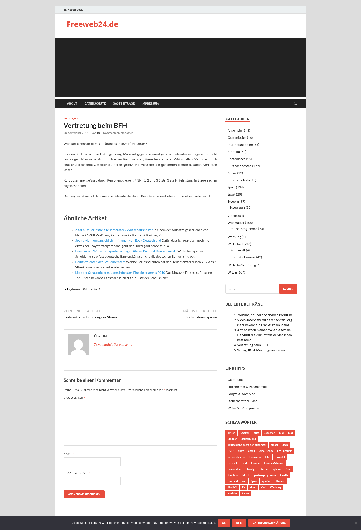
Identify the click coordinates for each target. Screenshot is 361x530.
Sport (231, 194)
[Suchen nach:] (261, 289)
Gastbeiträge (124, 103)
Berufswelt (237, 250)
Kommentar (74, 398)
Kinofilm (234, 152)
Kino (288, 469)
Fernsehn (255, 457)
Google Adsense (273, 463)
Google (255, 463)
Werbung (234, 237)
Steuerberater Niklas (242, 401)
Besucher (269, 432)
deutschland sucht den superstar (247, 445)
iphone (277, 469)
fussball (232, 463)
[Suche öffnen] (295, 104)
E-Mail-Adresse (77, 473)
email (251, 451)
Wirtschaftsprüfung (242, 265)
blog (290, 432)
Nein (239, 522)
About (72, 103)
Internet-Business (242, 257)
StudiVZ (232, 487)
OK (224, 522)
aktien (231, 432)
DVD (231, 451)
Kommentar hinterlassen (118, 133)
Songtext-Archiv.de (241, 394)
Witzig (232, 272)
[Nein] (356, 523)
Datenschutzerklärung (269, 522)
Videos (233, 215)
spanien (266, 481)
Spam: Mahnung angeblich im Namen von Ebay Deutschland (118, 240)
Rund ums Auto (239, 180)
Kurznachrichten (240, 166)
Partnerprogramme (243, 229)
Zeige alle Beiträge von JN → (113, 344)
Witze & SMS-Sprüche (243, 408)
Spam (231, 187)
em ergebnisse (236, 457)
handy (250, 469)
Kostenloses (236, 159)
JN (98, 133)
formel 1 (280, 457)
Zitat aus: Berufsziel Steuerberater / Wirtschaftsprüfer (114, 230)
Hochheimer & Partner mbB (247, 387)
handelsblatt (235, 469)
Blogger (232, 438)
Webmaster (236, 223)
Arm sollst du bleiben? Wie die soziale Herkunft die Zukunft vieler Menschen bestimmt (264, 335)
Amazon (244, 432)
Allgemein (235, 130)
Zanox (245, 493)
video (253, 487)
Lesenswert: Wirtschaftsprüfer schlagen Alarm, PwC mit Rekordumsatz (126, 251)
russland (233, 481)
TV (243, 487)
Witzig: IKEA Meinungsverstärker (261, 350)
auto (256, 432)
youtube (232, 493)
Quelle (284, 475)
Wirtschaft (235, 244)
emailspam (266, 451)
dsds (285, 445)
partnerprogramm (265, 475)
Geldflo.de (235, 379)
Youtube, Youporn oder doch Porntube (265, 315)
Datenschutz (95, 103)
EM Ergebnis (284, 451)
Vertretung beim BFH (252, 345)
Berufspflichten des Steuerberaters (100, 262)
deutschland (248, 438)
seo (244, 481)
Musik (232, 173)
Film (267, 457)
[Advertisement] (180, 67)
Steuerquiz (71, 118)
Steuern (233, 201)
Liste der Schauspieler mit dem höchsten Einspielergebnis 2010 (120, 272)
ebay (241, 451)
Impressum (150, 103)
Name (69, 454)
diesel (274, 445)
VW (263, 487)
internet (264, 469)
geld (244, 463)
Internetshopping (240, 144)
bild (281, 432)
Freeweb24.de (92, 24)
